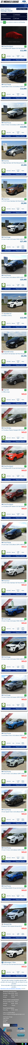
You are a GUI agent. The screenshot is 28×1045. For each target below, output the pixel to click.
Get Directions (13, 1025)
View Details (8, 59)
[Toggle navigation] (25, 6)
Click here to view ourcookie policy (8, 1037)
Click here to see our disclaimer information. (10, 988)
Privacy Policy (21, 1040)
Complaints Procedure (17, 1041)
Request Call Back (20, 59)
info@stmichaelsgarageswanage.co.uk (15, 1014)
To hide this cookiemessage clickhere (5, 1040)
